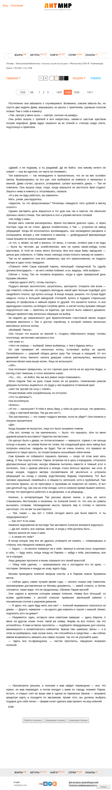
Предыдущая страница (55, 720)
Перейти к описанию (32, 720)
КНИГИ (54, 55)
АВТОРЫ (35, 55)
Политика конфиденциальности (83, 785)
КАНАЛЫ (90, 55)
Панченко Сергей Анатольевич (55, 64)
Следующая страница (78, 720)
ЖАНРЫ (18, 55)
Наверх (103, 787)
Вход (5, 5)
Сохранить (96, 78)
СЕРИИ (72, 55)
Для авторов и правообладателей (83, 782)
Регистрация (17, 5)
